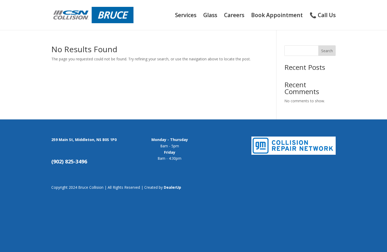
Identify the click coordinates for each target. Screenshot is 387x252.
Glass (210, 16)
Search (327, 50)
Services (185, 16)
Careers (234, 16)
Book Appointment (277, 16)
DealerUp (172, 187)
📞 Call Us (323, 16)
